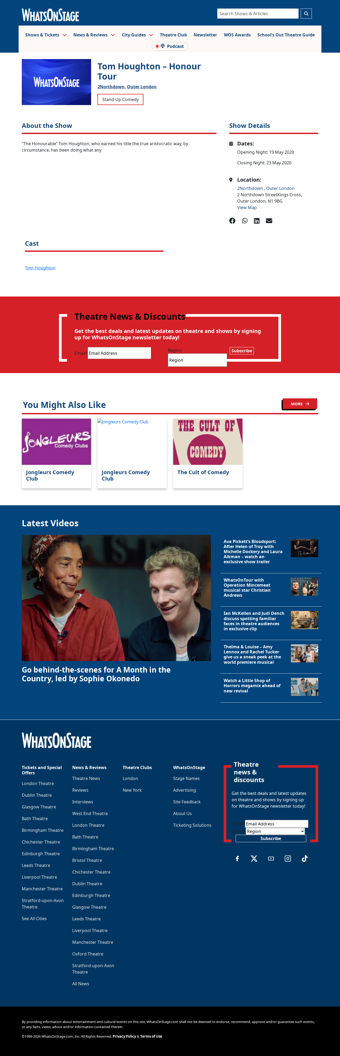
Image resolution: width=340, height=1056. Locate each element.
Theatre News (86, 778)
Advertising (184, 790)
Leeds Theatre (36, 865)
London (130, 778)
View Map (247, 207)
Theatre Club (173, 35)
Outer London (142, 87)
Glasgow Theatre (39, 807)
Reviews (80, 790)
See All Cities (34, 918)
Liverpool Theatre (39, 877)
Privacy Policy (124, 1036)
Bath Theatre (35, 818)
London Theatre (38, 783)
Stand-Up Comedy (120, 99)
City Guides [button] (134, 35)
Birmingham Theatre (42, 830)
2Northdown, (111, 87)
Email (81, 353)
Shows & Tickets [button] (42, 35)
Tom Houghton (40, 268)
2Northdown (250, 188)
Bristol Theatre (87, 860)
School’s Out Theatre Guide (286, 35)
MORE (297, 403)
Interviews (82, 802)
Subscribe (242, 351)
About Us (182, 813)
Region (175, 350)
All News (80, 984)
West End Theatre (90, 813)
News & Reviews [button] (91, 35)
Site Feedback (187, 802)
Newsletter (205, 35)
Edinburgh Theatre (41, 854)
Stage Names (186, 778)
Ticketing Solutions (192, 825)
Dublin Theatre (37, 795)
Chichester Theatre (41, 842)
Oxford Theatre (87, 954)
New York (132, 790)
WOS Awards (237, 35)
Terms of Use (151, 1036)
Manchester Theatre (42, 889)
